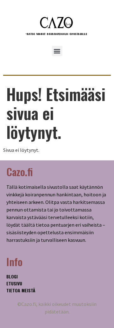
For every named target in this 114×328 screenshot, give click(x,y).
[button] (57, 51)
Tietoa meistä (20, 290)
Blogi (12, 276)
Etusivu (14, 283)
